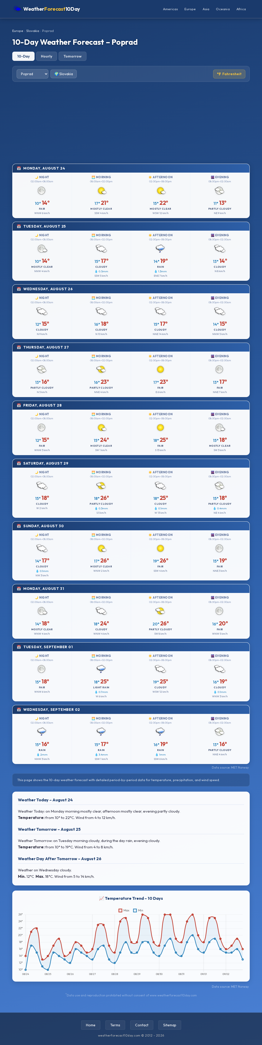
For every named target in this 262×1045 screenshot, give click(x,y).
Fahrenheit (229, 74)
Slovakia (32, 31)
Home (90, 1025)
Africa (241, 9)
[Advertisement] (131, 123)
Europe (190, 9)
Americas (170, 9)
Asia (206, 9)
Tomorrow (72, 56)
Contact (141, 1025)
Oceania (223, 9)
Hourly (46, 56)
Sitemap (169, 1025)
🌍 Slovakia (63, 74)
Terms (115, 1025)
